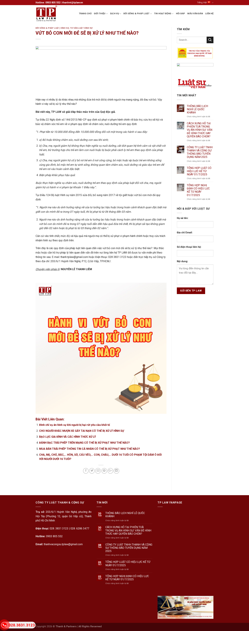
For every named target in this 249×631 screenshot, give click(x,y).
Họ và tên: (182, 218)
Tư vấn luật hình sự (81, 28)
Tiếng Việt (202, 2)
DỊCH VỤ (114, 13)
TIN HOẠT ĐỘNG (162, 13)
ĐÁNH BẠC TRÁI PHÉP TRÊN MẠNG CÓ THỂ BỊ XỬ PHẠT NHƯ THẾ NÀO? (84, 442)
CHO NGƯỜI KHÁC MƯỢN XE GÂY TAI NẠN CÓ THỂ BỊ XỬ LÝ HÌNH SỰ (81, 430)
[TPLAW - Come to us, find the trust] (52, 13)
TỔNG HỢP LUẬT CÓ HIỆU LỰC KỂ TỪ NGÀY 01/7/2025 (199, 171)
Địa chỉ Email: (185, 232)
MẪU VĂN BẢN (195, 13)
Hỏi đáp (180, 13)
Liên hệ (209, 13)
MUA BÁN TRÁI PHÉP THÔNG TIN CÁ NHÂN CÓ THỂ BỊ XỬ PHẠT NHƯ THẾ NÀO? (89, 448)
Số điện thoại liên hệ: (189, 247)
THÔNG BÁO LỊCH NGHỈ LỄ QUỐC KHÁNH (197, 109)
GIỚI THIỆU (100, 13)
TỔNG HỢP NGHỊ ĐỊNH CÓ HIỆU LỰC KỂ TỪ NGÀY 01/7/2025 (198, 190)
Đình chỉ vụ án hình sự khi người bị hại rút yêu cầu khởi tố (74, 424)
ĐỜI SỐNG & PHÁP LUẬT (136, 13)
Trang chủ (85, 13)
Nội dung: (182, 261)
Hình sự (64, 28)
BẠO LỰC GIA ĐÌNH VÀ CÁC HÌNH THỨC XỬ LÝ (67, 436)
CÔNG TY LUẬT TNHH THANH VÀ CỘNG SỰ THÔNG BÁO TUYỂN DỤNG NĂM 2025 (200, 152)
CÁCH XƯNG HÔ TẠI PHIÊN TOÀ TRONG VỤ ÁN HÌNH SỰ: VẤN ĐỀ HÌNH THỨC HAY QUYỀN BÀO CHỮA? (199, 130)
